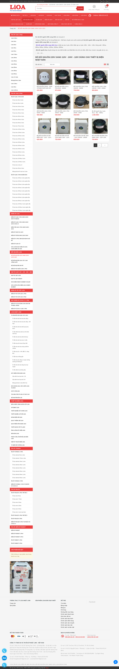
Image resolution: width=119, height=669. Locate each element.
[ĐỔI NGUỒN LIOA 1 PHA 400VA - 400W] (63, 101)
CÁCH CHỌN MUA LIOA (17, 24)
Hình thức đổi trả (65, 616)
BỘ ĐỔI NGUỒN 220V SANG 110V (45, 664)
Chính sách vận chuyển (67, 623)
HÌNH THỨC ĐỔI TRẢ (66, 24)
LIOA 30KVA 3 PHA (61, 664)
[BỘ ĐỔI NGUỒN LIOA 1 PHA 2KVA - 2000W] (63, 77)
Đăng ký (97, 9)
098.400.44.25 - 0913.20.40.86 (75, 637)
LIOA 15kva (75, 15)
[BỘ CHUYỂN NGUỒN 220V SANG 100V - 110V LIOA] (100, 126)
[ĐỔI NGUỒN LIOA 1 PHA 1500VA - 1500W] (81, 77)
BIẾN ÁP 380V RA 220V (28, 664)
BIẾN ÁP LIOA (48, 19)
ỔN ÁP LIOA (17, 664)
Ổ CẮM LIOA (39, 19)
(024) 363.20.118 (92, 637)
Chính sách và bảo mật (67, 627)
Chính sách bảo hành (67, 618)
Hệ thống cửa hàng (33, 1)
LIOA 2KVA (33, 15)
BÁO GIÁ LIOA (58, 19)
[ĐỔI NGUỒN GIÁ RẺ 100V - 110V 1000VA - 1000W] (81, 126)
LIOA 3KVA (41, 15)
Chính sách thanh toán (67, 614)
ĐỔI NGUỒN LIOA (27, 19)
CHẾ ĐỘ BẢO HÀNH (40, 24)
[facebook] (104, 1)
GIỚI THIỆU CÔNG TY (53, 24)
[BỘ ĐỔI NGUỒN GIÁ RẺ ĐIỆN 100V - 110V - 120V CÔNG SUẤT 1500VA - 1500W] (44, 126)
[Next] (105, 145)
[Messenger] (116, 662)
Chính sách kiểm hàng (67, 620)
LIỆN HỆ (67, 19)
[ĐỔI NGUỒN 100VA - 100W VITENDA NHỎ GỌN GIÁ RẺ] (44, 77)
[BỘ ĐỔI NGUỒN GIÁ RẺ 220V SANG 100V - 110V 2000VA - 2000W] (63, 126)
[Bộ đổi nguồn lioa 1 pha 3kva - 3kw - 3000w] (100, 101)
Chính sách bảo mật (66, 625)
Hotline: (100, 15)
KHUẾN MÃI (29, 24)
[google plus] (107, 1)
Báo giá (42, 1)
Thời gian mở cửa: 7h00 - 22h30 (18, 1)
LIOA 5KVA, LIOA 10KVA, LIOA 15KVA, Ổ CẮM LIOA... (64, 4)
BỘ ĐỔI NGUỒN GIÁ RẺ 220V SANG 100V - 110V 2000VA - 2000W (62, 137)
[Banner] (21, 577)
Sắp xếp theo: (38, 64)
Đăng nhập (91, 9)
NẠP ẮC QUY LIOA (16, 19)
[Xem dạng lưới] (105, 64)
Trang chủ (15, 15)
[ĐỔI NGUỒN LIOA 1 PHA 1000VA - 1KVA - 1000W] (100, 77)
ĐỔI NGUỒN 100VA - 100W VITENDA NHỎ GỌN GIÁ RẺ (44, 88)
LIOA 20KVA (84, 15)
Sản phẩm (13, 605)
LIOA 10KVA (67, 15)
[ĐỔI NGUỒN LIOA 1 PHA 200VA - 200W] (81, 101)
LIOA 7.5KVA (58, 15)
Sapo (47, 667)
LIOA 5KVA (49, 15)
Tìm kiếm (63, 603)
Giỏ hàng (63, 610)
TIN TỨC (24, 15)
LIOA (11, 664)
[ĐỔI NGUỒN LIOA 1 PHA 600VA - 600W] (44, 101)
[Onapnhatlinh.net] (21, 8)
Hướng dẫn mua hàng (67, 612)
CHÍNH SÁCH (78, 24)
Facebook (92, 602)
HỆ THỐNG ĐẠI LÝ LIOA (78, 19)
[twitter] (102, 1)
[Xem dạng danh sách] (108, 64)
